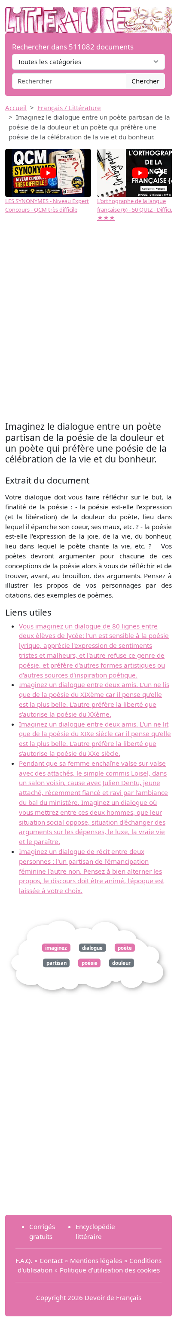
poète (125, 947)
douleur (121, 963)
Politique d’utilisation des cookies (110, 1270)
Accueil (16, 107)
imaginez (56, 947)
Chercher (145, 81)
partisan (56, 963)
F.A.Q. (23, 1260)
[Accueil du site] (88, 15)
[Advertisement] (88, 325)
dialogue (92, 947)
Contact (51, 1260)
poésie (90, 963)
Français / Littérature (69, 107)
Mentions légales (96, 1260)
